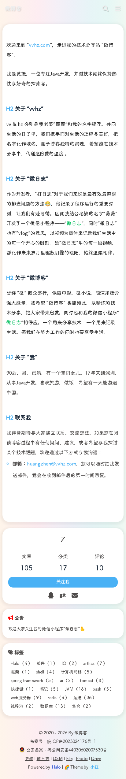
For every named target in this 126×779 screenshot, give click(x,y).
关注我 (63, 582)
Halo (56, 767)
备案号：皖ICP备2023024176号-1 (63, 741)
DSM (58, 758)
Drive (96, 758)
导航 (29, 758)
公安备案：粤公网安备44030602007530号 (66, 750)
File (69, 758)
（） (21, 663)
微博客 (13, 9)
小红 (94, 767)
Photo (82, 758)
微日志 (71, 629)
